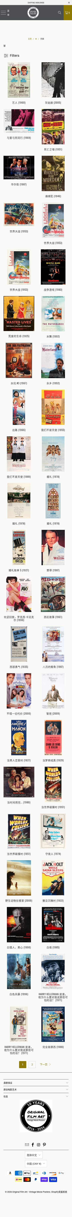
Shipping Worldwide (36, 2)
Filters (14, 55)
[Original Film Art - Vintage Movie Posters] (33, 12)
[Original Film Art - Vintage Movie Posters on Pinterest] (44, 1145)
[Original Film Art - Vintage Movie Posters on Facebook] (32, 1145)
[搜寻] (59, 12)
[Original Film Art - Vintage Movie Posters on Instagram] (38, 1145)
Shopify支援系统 (59, 1192)
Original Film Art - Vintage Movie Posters (31, 1192)
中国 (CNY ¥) (34, 1163)
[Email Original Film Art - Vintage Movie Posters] (27, 1145)
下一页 (44, 1064)
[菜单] (1, 13)
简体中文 (32, 1155)
